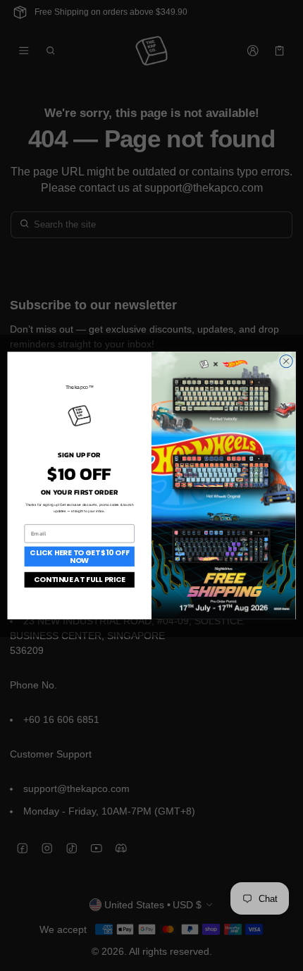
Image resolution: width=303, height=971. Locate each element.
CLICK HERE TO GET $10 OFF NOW (79, 556)
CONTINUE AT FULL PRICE (79, 579)
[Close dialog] (286, 360)
